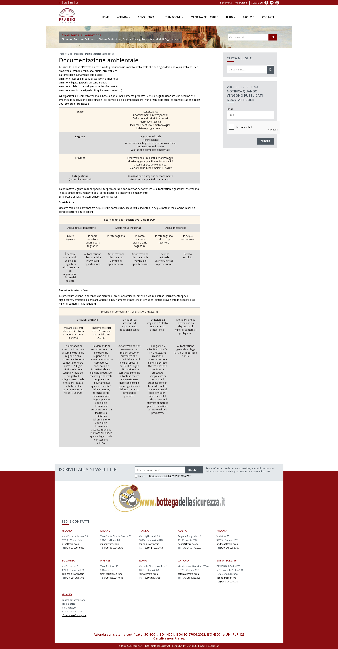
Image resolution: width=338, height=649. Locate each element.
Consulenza (146, 17)
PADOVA (222, 530)
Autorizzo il (144, 476)
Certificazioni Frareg (169, 638)
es (77, 2)
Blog (229, 17)
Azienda (122, 17)
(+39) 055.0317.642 (113, 577)
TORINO (144, 530)
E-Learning (225, 2)
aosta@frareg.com (188, 543)
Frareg (62, 53)
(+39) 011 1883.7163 (153, 547)
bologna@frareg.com (73, 573)
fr (71, 2)
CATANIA (183, 560)
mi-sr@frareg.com (109, 543)
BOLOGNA (68, 560)
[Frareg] (67, 16)
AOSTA (182, 530)
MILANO (67, 530)
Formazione (172, 17)
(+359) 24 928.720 (229, 581)
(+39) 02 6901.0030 (74, 547)
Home (105, 17)
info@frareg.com (71, 543)
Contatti (268, 17)
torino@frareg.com (149, 543)
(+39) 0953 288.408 (190, 577)
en (65, 2)
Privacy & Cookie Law (208, 645)
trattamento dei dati (161, 476)
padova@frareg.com (228, 543)
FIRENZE (105, 560)
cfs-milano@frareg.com (74, 615)
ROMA (143, 560)
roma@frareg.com (148, 573)
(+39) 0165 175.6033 (191, 547)
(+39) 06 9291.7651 (152, 577)
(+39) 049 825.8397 (229, 547)
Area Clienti (241, 2)
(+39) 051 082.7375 (74, 577)
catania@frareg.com (188, 573)
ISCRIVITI (193, 470)
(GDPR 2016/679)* (181, 476)
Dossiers (78, 53)
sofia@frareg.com (226, 577)
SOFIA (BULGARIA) (228, 560)
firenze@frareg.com (111, 573)
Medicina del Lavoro (204, 17)
